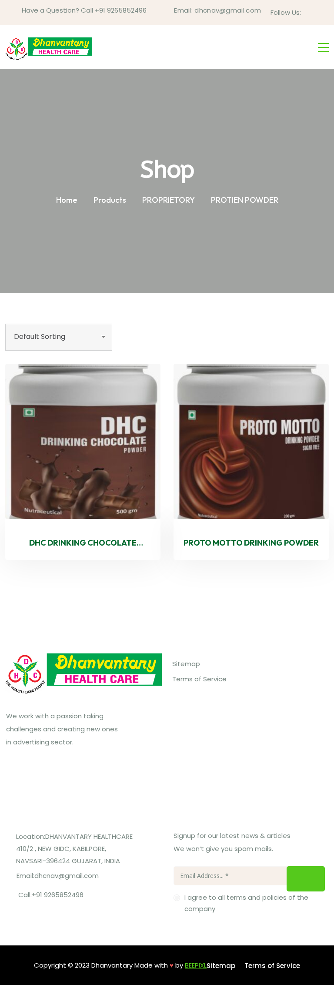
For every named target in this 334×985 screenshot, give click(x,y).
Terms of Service (199, 678)
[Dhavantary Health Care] (48, 47)
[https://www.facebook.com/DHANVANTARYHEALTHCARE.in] (14, 774)
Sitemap (186, 663)
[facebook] (308, 12)
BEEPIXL (196, 965)
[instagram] (321, 12)
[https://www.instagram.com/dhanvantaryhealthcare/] (37, 774)
